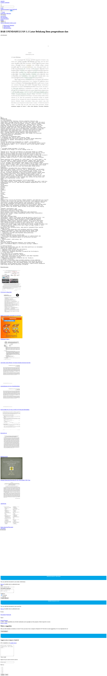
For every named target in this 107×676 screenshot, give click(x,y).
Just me (4, 596)
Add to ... (3, 21)
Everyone (4, 595)
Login (2, 8)
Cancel (2, 674)
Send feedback (4, 631)
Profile (2, 20)
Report (2, 620)
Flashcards (3, 13)
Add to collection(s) (5, 22)
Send (7, 674)
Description (6, 588)
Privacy (2, 623)
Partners (6, 620)
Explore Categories (5, 2)
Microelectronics (7, 28)
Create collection (4, 598)
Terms (5, 623)
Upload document (5, 9)
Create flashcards (13, 9)
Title (2, 585)
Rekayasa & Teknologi (8, 25)
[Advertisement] (44, 39)
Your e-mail (3, 657)
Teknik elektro (6, 26)
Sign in (2, 584)
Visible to (3, 593)
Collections (8, 13)
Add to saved (13, 22)
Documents (3, 614)
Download (3, 528)
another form (13, 643)
